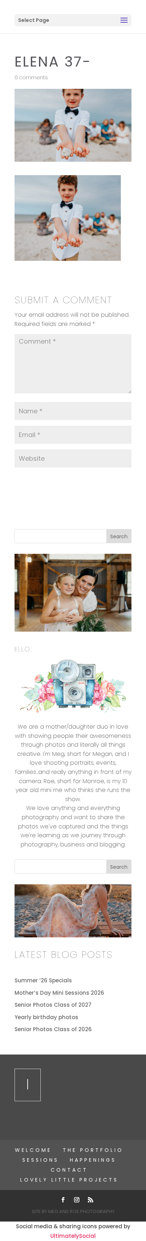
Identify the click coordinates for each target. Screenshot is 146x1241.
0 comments (31, 77)
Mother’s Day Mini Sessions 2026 (59, 992)
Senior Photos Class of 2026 (53, 1029)
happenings (93, 1160)
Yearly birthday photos (46, 1017)
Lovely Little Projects (69, 1179)
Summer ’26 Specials (43, 980)
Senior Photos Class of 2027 (53, 1005)
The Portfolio (93, 1150)
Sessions (40, 1160)
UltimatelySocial (73, 1236)
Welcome (33, 1150)
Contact (69, 1169)
